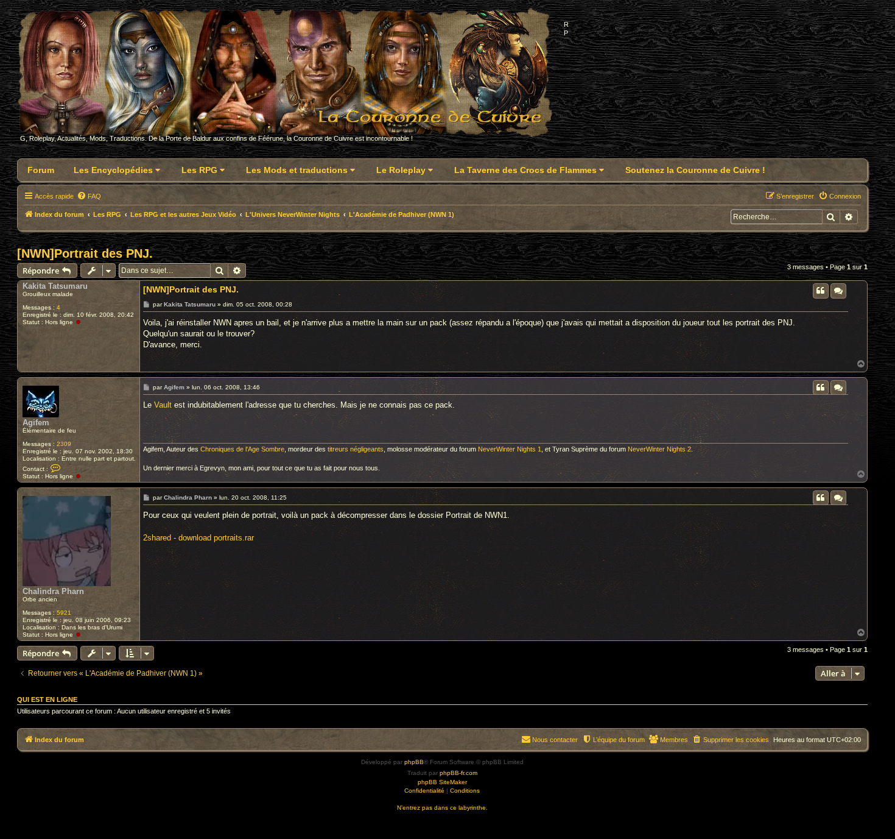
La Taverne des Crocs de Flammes (526, 170)
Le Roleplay (402, 170)
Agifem (36, 422)
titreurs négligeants (356, 449)
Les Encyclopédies (114, 170)
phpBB (414, 762)
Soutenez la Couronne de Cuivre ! (695, 170)
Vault (163, 404)
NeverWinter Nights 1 (509, 449)
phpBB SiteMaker (442, 782)
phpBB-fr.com (458, 773)
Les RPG (200, 170)
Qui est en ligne (47, 699)
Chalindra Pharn (53, 591)
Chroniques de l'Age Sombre (242, 449)
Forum (40, 170)
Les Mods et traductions (298, 170)
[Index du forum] (292, 77)
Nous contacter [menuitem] (555, 739)
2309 (64, 444)
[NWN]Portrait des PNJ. (85, 253)
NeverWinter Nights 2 (659, 449)
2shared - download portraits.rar (198, 537)
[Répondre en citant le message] (821, 290)
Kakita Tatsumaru (55, 286)
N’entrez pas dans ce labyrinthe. (442, 807)
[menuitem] (89, 196)
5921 (64, 612)
